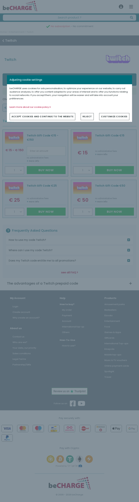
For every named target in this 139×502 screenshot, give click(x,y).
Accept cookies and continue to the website (42, 116)
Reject (87, 116)
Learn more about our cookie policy (29, 107)
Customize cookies (114, 116)
